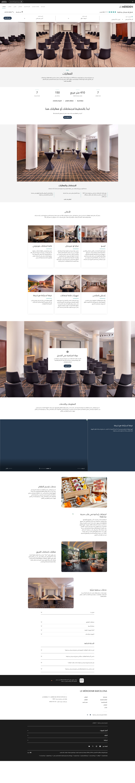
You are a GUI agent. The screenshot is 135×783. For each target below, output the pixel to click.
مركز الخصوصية (76, 755)
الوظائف (98, 755)
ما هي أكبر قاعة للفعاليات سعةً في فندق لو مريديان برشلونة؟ (80, 656)
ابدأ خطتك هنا (67, 117)
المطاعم (20, 6)
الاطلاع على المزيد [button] (67, 81)
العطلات (9, 6)
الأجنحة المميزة (27, 6)
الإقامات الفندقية (35, 6)
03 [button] (39, 468)
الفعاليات (4, 6)
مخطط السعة (80, 101)
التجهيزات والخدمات (57, 101)
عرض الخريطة (18, 12)
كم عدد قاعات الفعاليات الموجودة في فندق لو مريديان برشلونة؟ (79, 650)
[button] (16, 2)
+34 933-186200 (8, 12)
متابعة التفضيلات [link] (105, 755)
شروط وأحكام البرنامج (84, 755)
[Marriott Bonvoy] (5, 2)
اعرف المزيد (67, 366)
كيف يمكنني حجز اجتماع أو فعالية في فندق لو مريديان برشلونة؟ (79, 669)
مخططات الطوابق (69, 101)
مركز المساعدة (42, 755)
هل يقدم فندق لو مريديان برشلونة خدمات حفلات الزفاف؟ (81, 663)
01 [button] (50, 468)
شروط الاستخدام (93, 755)
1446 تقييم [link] (102, 12)
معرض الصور (85, 702)
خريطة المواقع (49, 755)
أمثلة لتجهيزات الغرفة (89, 630)
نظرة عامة (43, 6)
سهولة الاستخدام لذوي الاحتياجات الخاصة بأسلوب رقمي (63, 755)
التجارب (14, 6)
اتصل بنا (92, 612)
